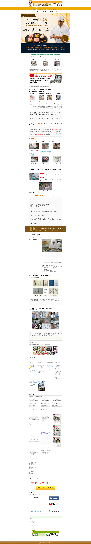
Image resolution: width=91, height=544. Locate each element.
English (41, 7)
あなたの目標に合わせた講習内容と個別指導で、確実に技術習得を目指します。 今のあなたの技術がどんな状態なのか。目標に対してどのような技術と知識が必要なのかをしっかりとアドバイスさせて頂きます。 (34, 154)
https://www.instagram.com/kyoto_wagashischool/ (36, 511)
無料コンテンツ (55, 9)
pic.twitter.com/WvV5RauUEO (59, 375)
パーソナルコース (40, 9)
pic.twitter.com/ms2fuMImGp (33, 368)
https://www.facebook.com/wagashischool (36, 498)
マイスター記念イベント (36, 7)
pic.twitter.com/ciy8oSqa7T (33, 382)
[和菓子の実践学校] (45, 3)
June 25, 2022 (31, 385)
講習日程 (46, 9)
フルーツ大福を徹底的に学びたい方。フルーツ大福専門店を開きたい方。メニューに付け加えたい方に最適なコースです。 (57, 166)
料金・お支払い (50, 9)
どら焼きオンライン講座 (34, 9)
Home (32, 7)
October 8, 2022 (57, 379)
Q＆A (43, 9)
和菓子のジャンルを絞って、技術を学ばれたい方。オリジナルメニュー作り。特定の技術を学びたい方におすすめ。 (34, 166)
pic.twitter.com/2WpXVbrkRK (50, 366)
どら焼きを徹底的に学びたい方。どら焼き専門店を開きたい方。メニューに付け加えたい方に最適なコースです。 (45, 166)
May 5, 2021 (48, 369)
